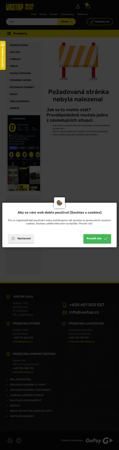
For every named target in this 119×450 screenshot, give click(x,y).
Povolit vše (94, 238)
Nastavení (24, 238)
